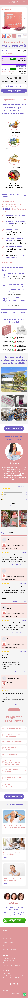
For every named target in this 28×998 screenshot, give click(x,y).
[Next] (24, 18)
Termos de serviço (15, 993)
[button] (3, 2)
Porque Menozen (8, 942)
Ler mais (5, 832)
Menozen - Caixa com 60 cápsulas (16, 545)
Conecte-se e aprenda (10, 945)
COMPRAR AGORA (14, 428)
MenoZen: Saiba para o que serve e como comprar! (12, 879)
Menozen (9, 990)
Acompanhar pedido (9, 949)
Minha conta (7, 938)
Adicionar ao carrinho (14, 86)
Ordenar (11, 532)
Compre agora (14, 90)
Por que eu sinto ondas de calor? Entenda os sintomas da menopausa (14, 827)
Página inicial (7, 935)
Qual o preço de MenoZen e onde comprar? (13, 853)
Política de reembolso (19, 990)
